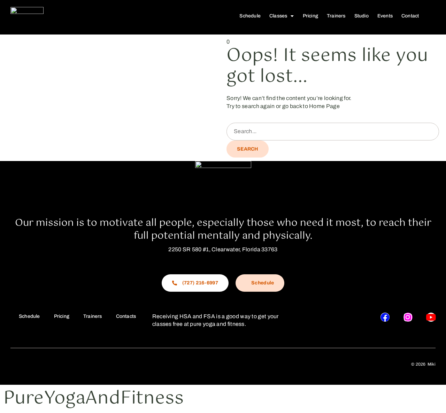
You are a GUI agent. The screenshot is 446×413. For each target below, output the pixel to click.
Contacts (126, 316)
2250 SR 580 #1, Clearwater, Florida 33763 (222, 249)
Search (247, 149)
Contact (410, 15)
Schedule (250, 15)
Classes (278, 15)
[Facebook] (385, 317)
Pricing (310, 15)
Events (385, 15)
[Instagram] (408, 317)
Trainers (336, 15)
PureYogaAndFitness (93, 398)
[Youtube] (431, 317)
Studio (361, 15)
